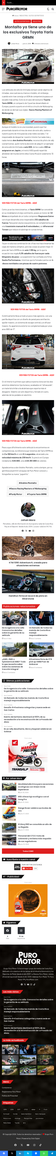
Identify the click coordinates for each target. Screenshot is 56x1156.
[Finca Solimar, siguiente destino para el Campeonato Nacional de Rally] (45, 1070)
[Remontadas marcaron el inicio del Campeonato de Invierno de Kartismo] (28, 1070)
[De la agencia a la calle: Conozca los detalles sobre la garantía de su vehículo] (14, 618)
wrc (24, 1123)
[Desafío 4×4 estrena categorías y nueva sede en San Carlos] (45, 1049)
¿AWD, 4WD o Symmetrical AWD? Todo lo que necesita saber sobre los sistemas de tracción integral (14, 664)
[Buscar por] (52, 10)
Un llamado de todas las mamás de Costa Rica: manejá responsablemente (40, 631)
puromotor (40, 1118)
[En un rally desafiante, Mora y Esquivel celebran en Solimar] (45, 1060)
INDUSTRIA (24, 16)
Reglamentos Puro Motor (11, 1091)
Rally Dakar (7, 1123)
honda (15, 1114)
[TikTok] (34, 984)
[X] (26, 530)
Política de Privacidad (10, 1096)
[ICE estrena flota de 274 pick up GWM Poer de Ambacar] (41, 649)
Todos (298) (28, 851)
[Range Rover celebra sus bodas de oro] (9, 814)
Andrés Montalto (28, 483)
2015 (5, 1109)
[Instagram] (33, 530)
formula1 (6, 1114)
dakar (33, 1109)
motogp (17, 1118)
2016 (12, 1109)
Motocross (7, 1118)
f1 (39, 1109)
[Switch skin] (48, 10)
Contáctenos (7, 1087)
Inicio (16, 16)
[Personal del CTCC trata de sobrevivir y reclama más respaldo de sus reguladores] (9, 840)
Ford (45, 1109)
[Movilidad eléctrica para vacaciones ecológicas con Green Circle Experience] (9, 786)
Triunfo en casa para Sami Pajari (18, 3)
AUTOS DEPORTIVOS (36, 16)
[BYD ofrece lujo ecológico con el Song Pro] (9, 800)
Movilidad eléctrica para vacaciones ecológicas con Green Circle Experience (36, 787)
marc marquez (40, 1114)
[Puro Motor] (17, 8)
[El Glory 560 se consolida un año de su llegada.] (9, 828)
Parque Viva (28, 1118)
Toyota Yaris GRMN (37, 494)
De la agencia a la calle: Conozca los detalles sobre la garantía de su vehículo (13, 631)
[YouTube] (29, 530)
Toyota (17, 1123)
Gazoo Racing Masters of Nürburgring (28, 488)
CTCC (26, 1109)
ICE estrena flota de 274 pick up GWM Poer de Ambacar (40, 662)
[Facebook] (22, 530)
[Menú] (3, 10)
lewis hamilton (26, 1114)
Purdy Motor (16, 494)
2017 (18, 1109)
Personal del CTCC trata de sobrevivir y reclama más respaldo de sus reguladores (34, 839)
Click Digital (35, 1138)
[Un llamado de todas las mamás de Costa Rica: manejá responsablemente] (41, 618)
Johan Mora (15, 43)
